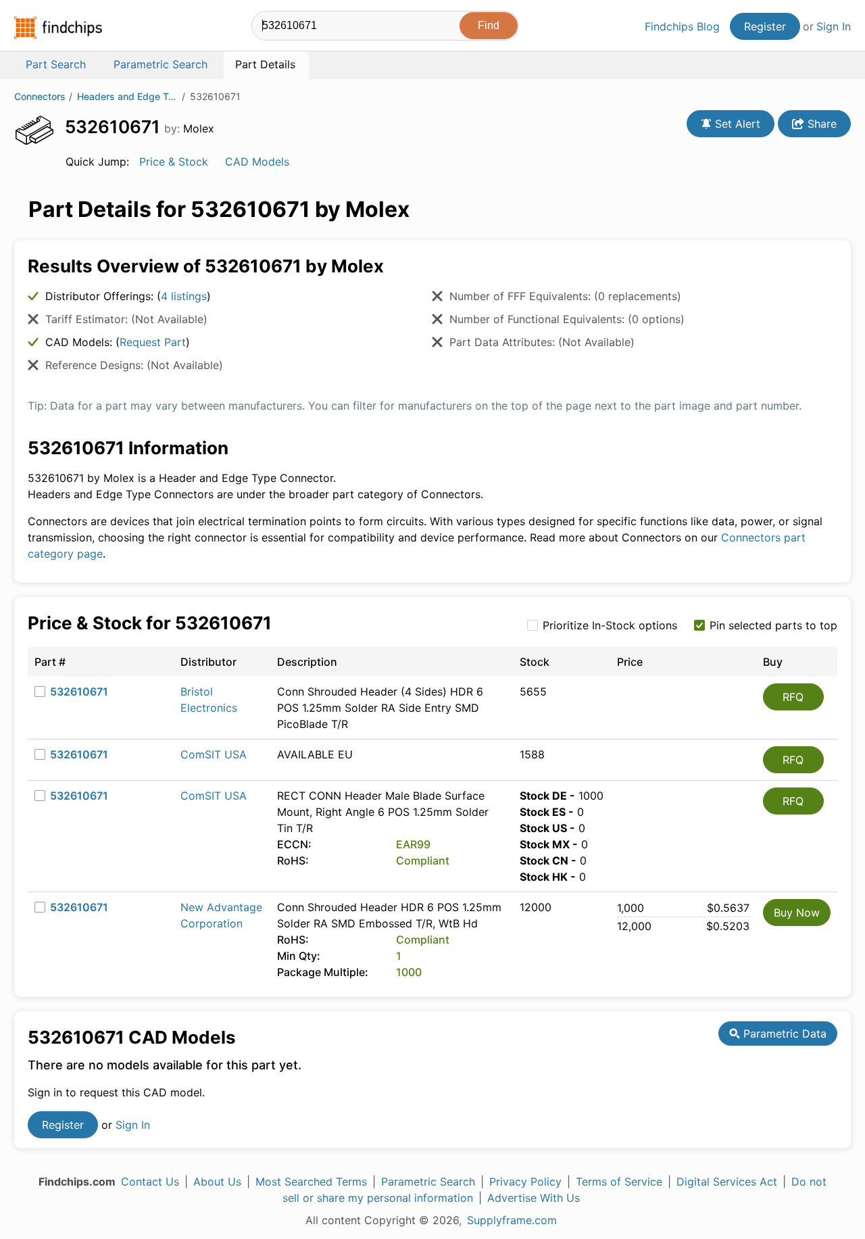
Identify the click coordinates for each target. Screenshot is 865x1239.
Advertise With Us (533, 1198)
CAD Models (257, 161)
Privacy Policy (525, 1181)
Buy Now (797, 912)
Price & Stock (173, 161)
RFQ (793, 697)
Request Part (153, 342)
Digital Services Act (726, 1181)
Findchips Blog (682, 26)
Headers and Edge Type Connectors (127, 96)
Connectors (40, 96)
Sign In (833, 26)
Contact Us (150, 1181)
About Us (217, 1181)
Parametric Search (428, 1181)
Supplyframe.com (512, 1220)
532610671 (79, 691)
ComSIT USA (213, 754)
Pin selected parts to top (773, 625)
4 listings (184, 296)
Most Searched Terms (311, 1181)
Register (765, 26)
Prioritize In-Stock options (610, 625)
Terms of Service (619, 1181)
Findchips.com (58, 27)
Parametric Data (783, 1033)
